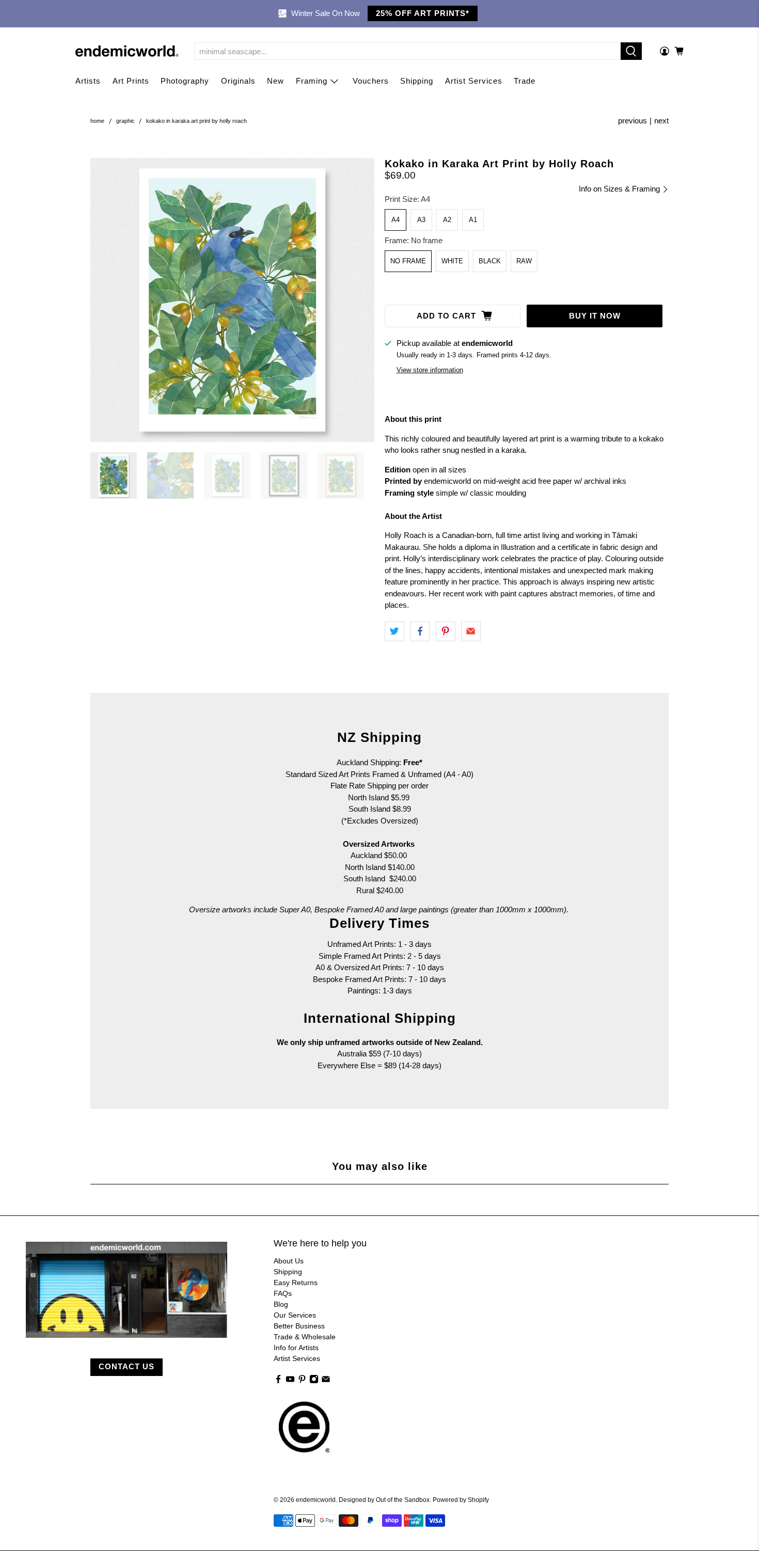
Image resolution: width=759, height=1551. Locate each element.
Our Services (295, 1315)
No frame (408, 261)
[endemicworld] (127, 51)
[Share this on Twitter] (394, 631)
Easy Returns (296, 1282)
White (452, 261)
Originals (238, 80)
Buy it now (595, 315)
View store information (430, 370)
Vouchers (371, 80)
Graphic (125, 121)
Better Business (299, 1326)
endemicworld (316, 1499)
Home (97, 121)
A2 (447, 220)
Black (490, 261)
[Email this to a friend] (471, 631)
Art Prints (131, 80)
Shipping (416, 80)
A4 (395, 220)
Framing (311, 80)
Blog (281, 1304)
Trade (524, 80)
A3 (421, 220)
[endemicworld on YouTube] (290, 1381)
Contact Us (126, 1366)
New (275, 80)
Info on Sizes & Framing (620, 188)
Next (661, 120)
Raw (524, 261)
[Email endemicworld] (325, 1381)
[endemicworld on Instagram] (314, 1381)
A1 (473, 220)
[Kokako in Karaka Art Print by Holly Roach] (232, 300)
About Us (289, 1261)
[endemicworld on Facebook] (278, 1381)
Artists (88, 80)
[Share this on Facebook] (420, 631)
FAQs (283, 1293)
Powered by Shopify (461, 1499)
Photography (185, 80)
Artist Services (473, 80)
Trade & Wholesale (305, 1337)
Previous (632, 120)
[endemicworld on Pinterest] (302, 1381)
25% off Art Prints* (422, 13)
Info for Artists (296, 1347)
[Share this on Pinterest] (445, 631)
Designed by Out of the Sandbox (384, 1499)
